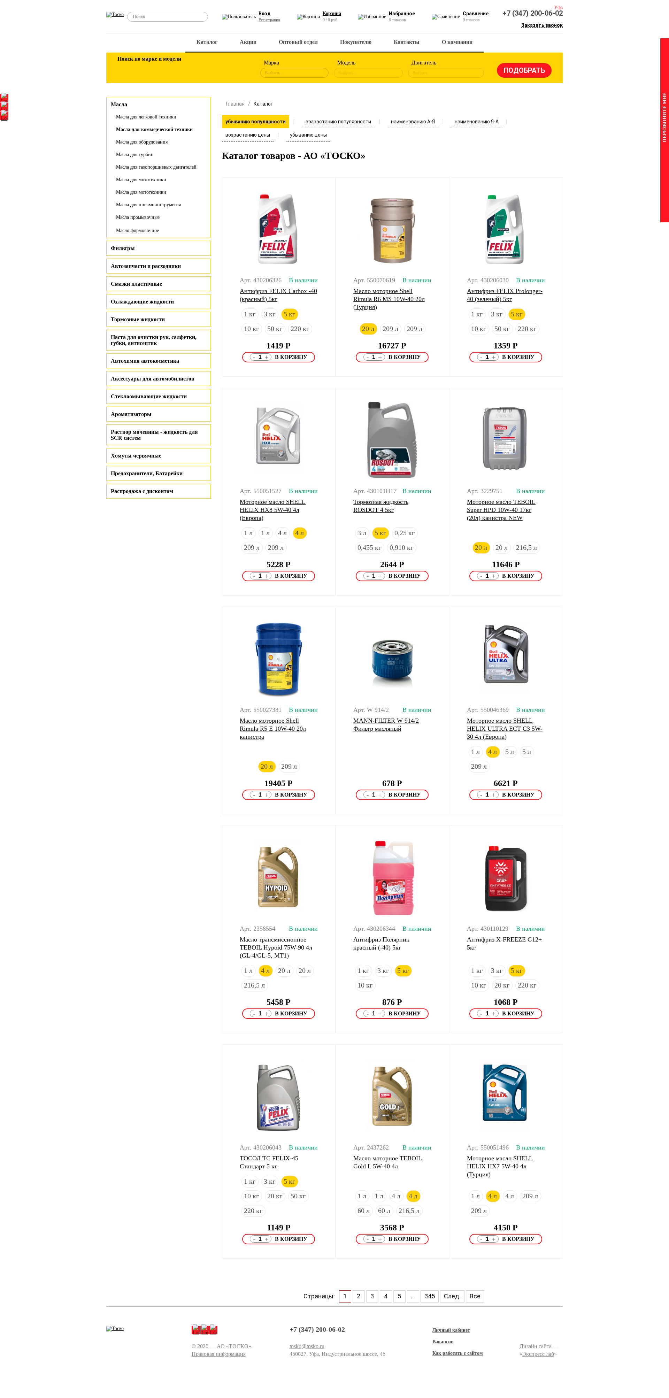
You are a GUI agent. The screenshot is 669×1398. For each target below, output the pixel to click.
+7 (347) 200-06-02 (532, 13)
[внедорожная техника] (216, 69)
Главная (235, 104)
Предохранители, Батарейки (147, 473)
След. (452, 1296)
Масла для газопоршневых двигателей (156, 167)
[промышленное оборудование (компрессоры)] (239, 69)
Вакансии (443, 1341)
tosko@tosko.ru (307, 1346)
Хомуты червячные (136, 456)
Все (475, 1296)
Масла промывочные (138, 217)
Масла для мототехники (141, 179)
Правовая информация (219, 1354)
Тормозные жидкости (138, 319)
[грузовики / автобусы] (171, 69)
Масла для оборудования (142, 142)
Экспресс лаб (538, 1354)
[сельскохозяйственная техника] (194, 69)
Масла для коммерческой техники (154, 129)
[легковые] (126, 69)
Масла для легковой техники (146, 117)
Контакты (407, 42)
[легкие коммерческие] (148, 69)
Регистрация (269, 19)
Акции (248, 42)
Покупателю (355, 42)
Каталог (207, 42)
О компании (457, 42)
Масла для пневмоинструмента (148, 204)
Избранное (402, 13)
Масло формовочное (137, 230)
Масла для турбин (135, 154)
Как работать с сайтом (457, 1353)
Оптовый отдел (298, 42)
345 (429, 1296)
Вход (265, 13)
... (413, 1296)
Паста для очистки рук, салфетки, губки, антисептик (154, 340)
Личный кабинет (451, 1330)
